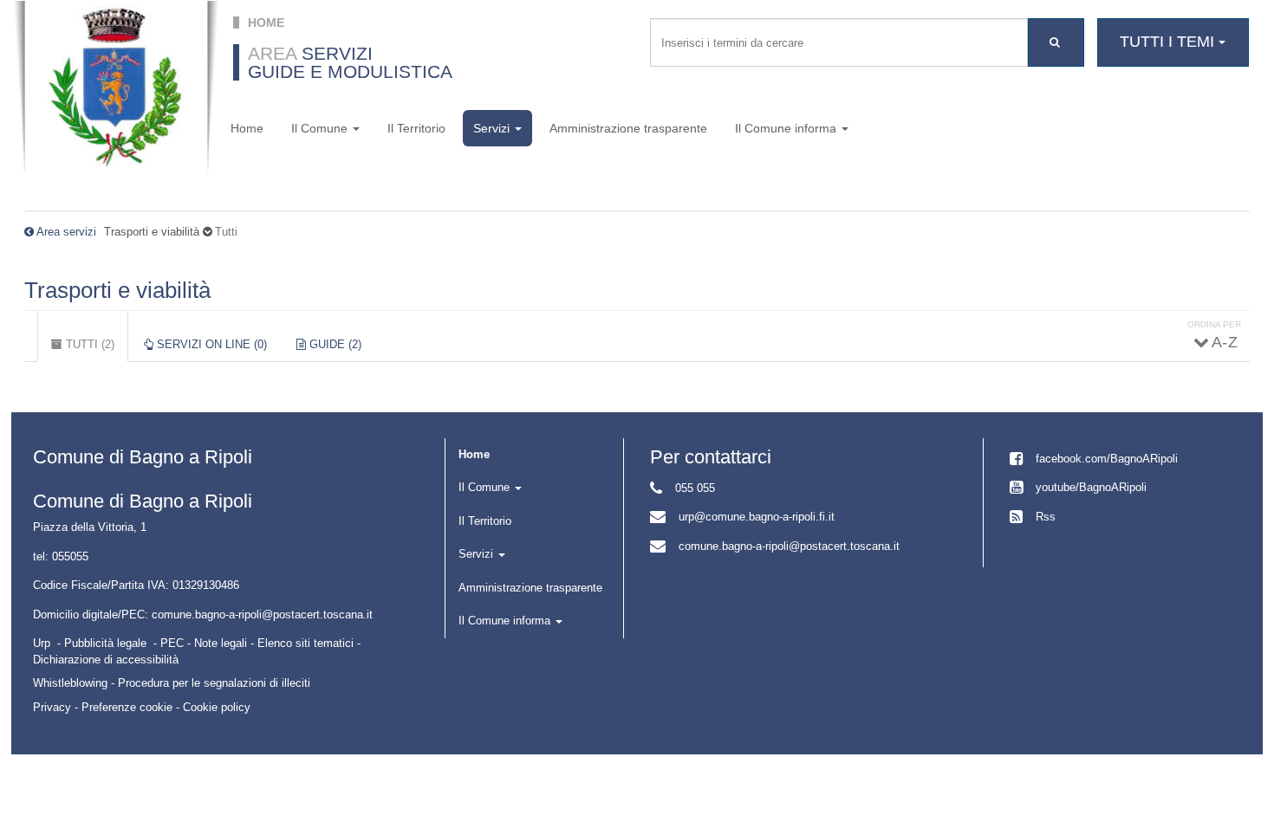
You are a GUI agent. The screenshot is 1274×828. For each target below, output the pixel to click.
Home (247, 128)
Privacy (52, 707)
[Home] (116, 86)
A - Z (1224, 342)
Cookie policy (216, 707)
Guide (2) (333, 344)
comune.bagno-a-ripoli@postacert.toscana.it (789, 546)
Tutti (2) (95, 350)
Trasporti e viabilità (117, 290)
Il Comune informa (787, 128)
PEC (172, 643)
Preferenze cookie (126, 707)
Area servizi (66, 231)
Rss (1046, 516)
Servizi (493, 128)
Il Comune (321, 128)
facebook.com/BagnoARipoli (1107, 458)
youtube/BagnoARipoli (1091, 487)
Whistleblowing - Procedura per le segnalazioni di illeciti (171, 682)
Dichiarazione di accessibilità (106, 659)
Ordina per (1214, 324)
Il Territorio (416, 128)
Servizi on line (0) (210, 344)
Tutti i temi (1169, 41)
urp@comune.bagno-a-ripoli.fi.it (757, 516)
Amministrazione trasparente (628, 128)
